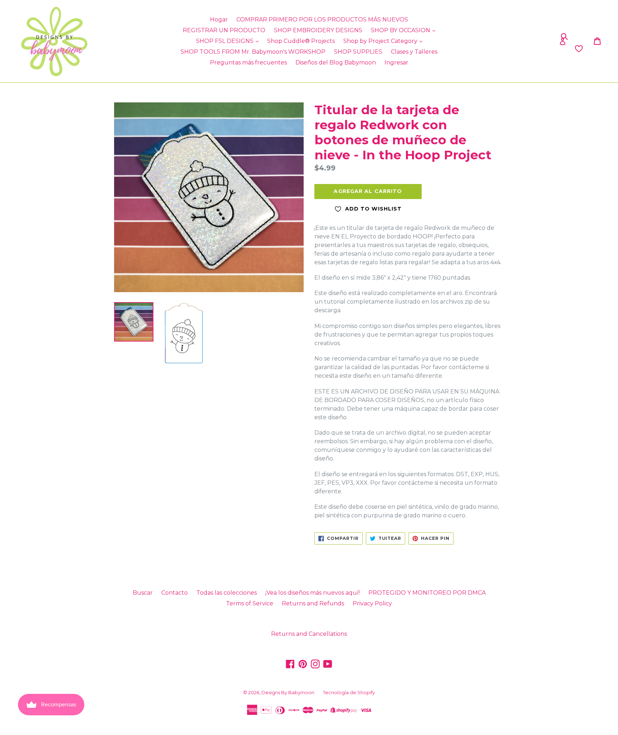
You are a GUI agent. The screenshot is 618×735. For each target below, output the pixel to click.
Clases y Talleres (414, 51)
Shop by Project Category (381, 41)
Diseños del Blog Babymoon (335, 62)
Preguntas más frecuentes (248, 62)
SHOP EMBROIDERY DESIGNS (318, 30)
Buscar (143, 592)
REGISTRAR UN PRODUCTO (224, 30)
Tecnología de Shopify (349, 692)
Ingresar (396, 62)
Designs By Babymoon (287, 692)
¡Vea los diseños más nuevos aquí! (312, 592)
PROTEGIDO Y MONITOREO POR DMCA (427, 592)
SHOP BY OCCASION (401, 30)
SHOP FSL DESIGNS (225, 41)
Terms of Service (249, 603)
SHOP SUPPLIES (358, 51)
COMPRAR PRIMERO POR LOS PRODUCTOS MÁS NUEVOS (322, 19)
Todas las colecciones (226, 592)
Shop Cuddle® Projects (301, 41)
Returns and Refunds (313, 603)
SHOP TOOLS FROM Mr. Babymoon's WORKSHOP (253, 51)
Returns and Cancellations (309, 633)
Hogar (219, 19)
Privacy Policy (372, 603)
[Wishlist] (509, 49)
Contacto (174, 592)
